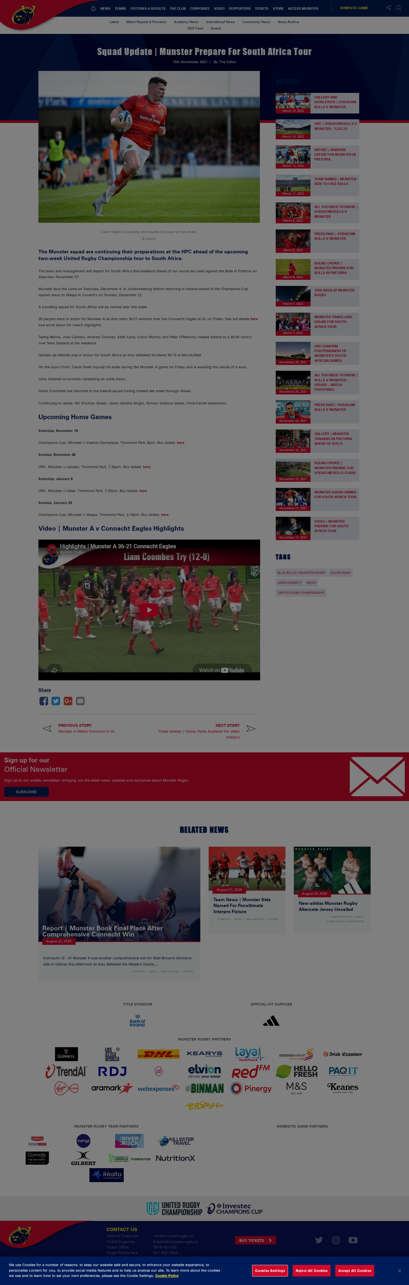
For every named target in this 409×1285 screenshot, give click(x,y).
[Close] (399, 1270)
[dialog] (204, 1271)
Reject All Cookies (311, 1270)
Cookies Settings (270, 1270)
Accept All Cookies (354, 1270)
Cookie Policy (167, 1275)
